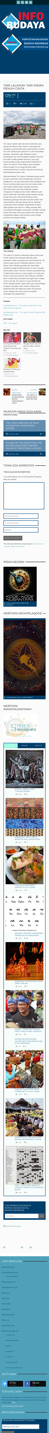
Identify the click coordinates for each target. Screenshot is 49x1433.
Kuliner (8, 1357)
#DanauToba (6, 1267)
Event (4, 1304)
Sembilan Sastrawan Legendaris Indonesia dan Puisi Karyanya (28, 1041)
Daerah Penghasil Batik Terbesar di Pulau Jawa (27, 1090)
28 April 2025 (14, 434)
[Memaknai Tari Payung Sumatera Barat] (12, 363)
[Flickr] (22, 2)
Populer (11, 745)
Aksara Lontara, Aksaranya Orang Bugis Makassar (29, 934)
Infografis (5, 1309)
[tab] (11, 745)
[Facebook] (18, 2)
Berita (4, 1293)
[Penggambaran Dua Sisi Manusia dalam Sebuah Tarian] (32, 337)
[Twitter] (26, 2)
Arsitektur (9, 1335)
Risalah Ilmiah (7, 1326)
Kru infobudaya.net (13, 1406)
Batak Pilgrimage (11, 1340)
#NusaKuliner (7, 1282)
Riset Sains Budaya (8, 1331)
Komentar (38, 745)
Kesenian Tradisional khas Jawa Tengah (29, 982)
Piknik (4, 1320)
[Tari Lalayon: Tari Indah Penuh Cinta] (24, 125)
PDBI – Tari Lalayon (10, 323)
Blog (23, 82)
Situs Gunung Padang (13, 1368)
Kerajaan (9, 1351)
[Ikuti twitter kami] (4, 1384)
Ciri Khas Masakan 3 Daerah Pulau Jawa (25, 886)
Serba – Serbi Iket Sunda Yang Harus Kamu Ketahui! (28, 1030)
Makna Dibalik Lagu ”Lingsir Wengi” (25, 790)
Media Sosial (6, 1315)
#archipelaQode (11, 1276)
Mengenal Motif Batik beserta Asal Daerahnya (27, 838)
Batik (8, 1346)
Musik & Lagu (10, 1362)
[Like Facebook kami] (27, 1384)
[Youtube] (30, 2)
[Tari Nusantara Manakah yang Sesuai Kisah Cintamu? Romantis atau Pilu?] (12, 337)
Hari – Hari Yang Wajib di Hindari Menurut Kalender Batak (29, 1187)
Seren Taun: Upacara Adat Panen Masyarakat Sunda (28, 1138)
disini (13, 1402)
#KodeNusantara (11, 82)
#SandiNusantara (8, 1287)
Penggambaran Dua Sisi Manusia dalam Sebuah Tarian (32, 346)
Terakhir (24, 745)
